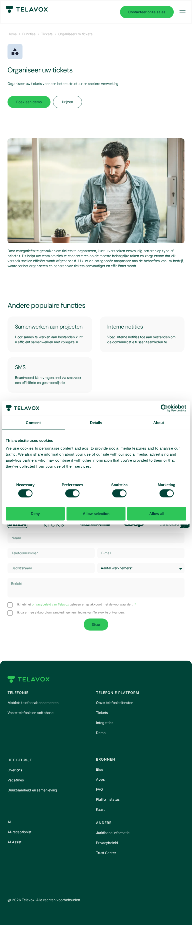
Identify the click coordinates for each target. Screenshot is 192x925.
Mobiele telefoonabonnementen (33, 702)
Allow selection (96, 513)
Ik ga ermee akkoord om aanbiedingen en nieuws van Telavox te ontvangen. (70, 612)
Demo (101, 733)
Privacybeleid (107, 843)
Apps (100, 779)
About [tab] (158, 422)
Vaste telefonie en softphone (31, 712)
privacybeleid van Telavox (50, 604)
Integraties (104, 723)
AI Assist (15, 842)
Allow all (156, 513)
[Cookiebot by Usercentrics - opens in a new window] (164, 408)
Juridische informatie (113, 833)
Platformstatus (108, 799)
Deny (35, 513)
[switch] (72, 493)
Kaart (100, 809)
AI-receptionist (20, 832)
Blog (99, 769)
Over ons (15, 770)
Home (12, 34)
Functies (29, 34)
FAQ (99, 789)
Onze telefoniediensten (114, 702)
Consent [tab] (33, 422)
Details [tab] (96, 422)
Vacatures (16, 780)
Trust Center (106, 853)
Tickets (46, 34)
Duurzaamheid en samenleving (32, 790)
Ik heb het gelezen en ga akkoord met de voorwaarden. (75, 604)
